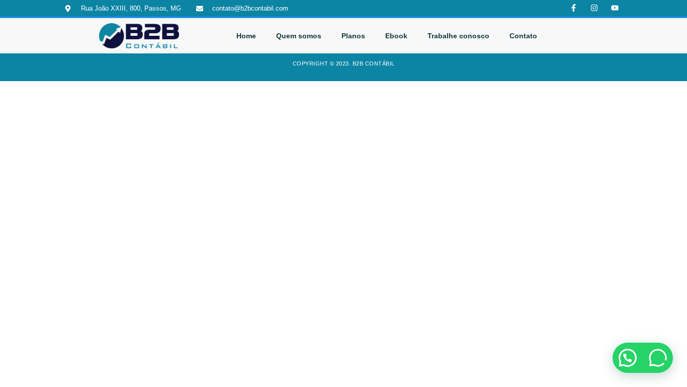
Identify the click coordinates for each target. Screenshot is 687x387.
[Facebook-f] (573, 8)
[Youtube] (615, 8)
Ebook (396, 36)
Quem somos (298, 36)
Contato (523, 36)
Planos (353, 36)
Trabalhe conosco (458, 36)
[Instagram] (594, 8)
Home (246, 36)
